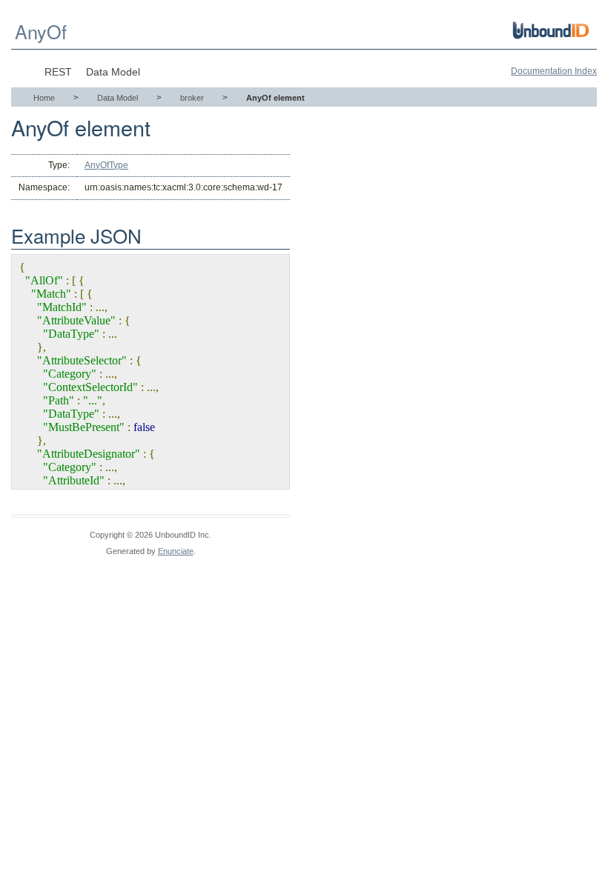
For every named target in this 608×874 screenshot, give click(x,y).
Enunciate (176, 551)
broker (192, 97)
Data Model (113, 72)
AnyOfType (106, 165)
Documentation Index (554, 71)
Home (44, 97)
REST (58, 72)
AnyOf (41, 31)
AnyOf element (275, 97)
